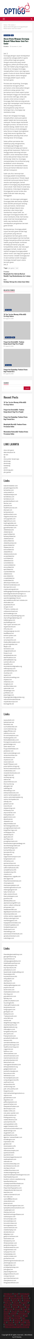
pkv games (12, 268)
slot (17, 268)
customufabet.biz (9, 565)
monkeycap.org (9, 777)
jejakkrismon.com (10, 817)
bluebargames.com (10, 738)
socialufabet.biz (9, 556)
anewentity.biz (8, 835)
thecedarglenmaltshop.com (13, 954)
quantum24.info (9, 1153)
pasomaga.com (9, 695)
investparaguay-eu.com (12, 631)
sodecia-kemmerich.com (12, 1195)
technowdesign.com (10, 613)
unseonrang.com (9, 1087)
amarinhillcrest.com (10, 782)
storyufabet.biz (9, 567)
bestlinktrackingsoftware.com (14, 1214)
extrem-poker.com (10, 635)
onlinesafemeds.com (10, 525)
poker (6, 468)
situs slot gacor (9, 450)
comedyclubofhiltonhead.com (13, 1183)
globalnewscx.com (10, 1098)
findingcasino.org (9, 1117)
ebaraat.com (8, 510)
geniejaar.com (8, 1012)
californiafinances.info (11, 868)
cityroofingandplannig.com (13, 618)
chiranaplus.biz (9, 883)
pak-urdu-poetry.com (11, 1089)
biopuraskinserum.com (11, 865)
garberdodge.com (10, 744)
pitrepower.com (9, 907)
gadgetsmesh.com (10, 1069)
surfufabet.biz (8, 558)
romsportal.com (9, 1276)
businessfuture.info (10, 976)
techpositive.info (9, 1084)
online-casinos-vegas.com (12, 916)
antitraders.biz (9, 602)
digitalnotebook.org (10, 1027)
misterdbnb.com (9, 1201)
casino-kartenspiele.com (12, 795)
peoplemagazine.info (11, 488)
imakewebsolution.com (11, 992)
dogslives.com (8, 1100)
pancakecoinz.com (10, 996)
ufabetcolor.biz (9, 547)
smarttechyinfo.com (10, 1025)
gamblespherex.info (10, 1135)
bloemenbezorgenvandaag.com (14, 843)
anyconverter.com (10, 813)
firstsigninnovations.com (12, 742)
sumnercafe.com (9, 662)
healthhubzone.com (10, 508)
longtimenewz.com (10, 1250)
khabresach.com (9, 929)
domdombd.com (9, 1232)
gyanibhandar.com (10, 528)
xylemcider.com (9, 688)
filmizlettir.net (8, 724)
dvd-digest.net (8, 879)
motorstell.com (9, 762)
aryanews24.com (9, 605)
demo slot (8, 1302)
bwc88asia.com (9, 633)
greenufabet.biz (9, 545)
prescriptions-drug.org (11, 766)
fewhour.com (8, 1051)
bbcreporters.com (10, 587)
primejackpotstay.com (11, 1267)
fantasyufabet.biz (10, 536)
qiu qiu (6, 455)
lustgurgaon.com (9, 1009)
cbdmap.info (8, 981)
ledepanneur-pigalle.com (12, 876)
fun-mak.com (8, 1197)
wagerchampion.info (11, 1126)
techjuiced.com (9, 512)
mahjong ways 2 (17, 1305)
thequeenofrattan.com (11, 1106)
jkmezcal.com (8, 1203)
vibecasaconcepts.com (11, 1150)
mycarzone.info (9, 1148)
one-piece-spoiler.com (11, 1113)
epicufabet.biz (8, 569)
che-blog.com (8, 994)
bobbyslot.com (9, 1014)
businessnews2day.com (11, 1164)
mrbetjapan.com (9, 832)
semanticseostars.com (11, 1056)
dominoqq (7, 461)
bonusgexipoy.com (10, 1225)
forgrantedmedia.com (11, 749)
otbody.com (8, 802)
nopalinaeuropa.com (11, 702)
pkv (20, 1300)
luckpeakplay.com (10, 1254)
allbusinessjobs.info (10, 965)
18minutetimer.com (10, 1054)
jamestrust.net (9, 804)
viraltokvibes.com (9, 771)
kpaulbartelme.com (10, 1181)
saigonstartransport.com (12, 857)
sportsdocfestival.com (11, 1278)
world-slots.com (9, 990)
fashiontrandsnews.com (12, 585)
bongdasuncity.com (10, 1031)
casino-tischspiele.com (11, 799)
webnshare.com (9, 1062)
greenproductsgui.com (11, 1045)
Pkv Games (7, 35)
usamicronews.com (10, 1256)
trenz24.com (8, 806)
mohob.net (7, 1020)
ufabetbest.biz (8, 561)
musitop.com (8, 673)
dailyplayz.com (8, 1234)
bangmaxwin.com (9, 859)
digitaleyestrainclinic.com (12, 912)
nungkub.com (8, 684)
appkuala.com (8, 837)
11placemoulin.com (10, 1016)
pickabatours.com (10, 970)
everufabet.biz (8, 576)
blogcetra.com (8, 1091)
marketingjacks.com (10, 921)
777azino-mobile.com (11, 609)
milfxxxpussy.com (9, 669)
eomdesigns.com (9, 1139)
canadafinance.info (10, 870)
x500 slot (16, 1302)
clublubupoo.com (9, 1217)
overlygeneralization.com (12, 1065)
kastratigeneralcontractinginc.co (15, 594)
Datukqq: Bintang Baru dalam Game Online (16, 281)
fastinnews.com (9, 1239)
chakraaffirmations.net (11, 1005)
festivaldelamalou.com (11, 740)
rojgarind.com (8, 1049)
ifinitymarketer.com (10, 1243)
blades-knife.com (9, 1111)
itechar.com (7, 503)
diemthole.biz (8, 819)
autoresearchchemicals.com (13, 934)
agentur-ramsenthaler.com (13, 1137)
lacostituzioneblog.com (11, 677)
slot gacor (7, 1300)
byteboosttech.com (10, 514)
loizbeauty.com (9, 810)
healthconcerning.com (11, 1047)
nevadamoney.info (10, 872)
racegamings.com (10, 1265)
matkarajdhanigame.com (12, 985)
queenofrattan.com (10, 1104)
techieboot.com (9, 499)
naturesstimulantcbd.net (12, 699)
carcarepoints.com (10, 640)
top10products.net (10, 968)
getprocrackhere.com (11, 1236)
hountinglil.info (9, 1003)
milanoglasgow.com (10, 890)
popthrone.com (9, 987)
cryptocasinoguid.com (11, 589)
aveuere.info (8, 1040)
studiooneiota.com (10, 1115)
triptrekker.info (9, 1142)
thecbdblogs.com (9, 932)
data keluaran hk (9, 452)
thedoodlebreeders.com (12, 642)
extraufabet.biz (9, 550)
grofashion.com (9, 1258)
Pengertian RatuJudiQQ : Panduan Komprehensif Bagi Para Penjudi (17, 330)
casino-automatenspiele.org (13, 797)
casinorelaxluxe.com (10, 1228)
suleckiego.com (9, 938)
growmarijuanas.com (11, 1060)
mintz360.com (8, 1018)
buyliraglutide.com (10, 523)
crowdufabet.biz (9, 578)
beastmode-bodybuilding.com (14, 972)
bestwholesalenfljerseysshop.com (15, 596)
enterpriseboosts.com (11, 793)
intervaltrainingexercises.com (14, 1206)
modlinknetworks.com (11, 1247)
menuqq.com (8, 1294)
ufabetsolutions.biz (10, 554)
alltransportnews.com (11, 583)
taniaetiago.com (9, 691)
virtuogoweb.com (9, 519)
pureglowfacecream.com (12, 828)
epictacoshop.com (10, 863)
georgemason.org (10, 957)
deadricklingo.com (10, 1131)
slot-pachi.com (8, 1034)
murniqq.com (8, 1316)
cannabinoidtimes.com (11, 1042)
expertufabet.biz (9, 534)
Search (6, 383)
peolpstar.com (8, 751)
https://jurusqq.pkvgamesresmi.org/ (17, 1327)
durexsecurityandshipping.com (14, 616)
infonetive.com (9, 861)
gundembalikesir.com (11, 501)
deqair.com (7, 646)
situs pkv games (15, 1298)
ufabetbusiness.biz (10, 543)
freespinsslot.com (10, 1036)
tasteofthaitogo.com (10, 848)
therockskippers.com (11, 896)
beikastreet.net (9, 722)
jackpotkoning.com (10, 1245)
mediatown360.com (10, 909)
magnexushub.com (10, 517)
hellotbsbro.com (9, 1076)
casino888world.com (10, 1199)
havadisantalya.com (10, 494)
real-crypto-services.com (12, 624)
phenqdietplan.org (10, 660)
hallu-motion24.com (10, 894)
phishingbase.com (10, 1263)
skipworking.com (9, 808)
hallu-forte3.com (9, 892)
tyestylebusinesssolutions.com (14, 1208)
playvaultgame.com (10, 1272)
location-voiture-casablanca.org (14, 1179)
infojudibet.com (9, 979)
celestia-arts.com (9, 733)
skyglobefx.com (9, 1133)
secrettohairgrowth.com (12, 846)
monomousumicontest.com (13, 1128)
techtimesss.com (9, 757)
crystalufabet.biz (9, 572)
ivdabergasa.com (9, 620)
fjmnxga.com (8, 854)
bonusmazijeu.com (10, 1219)
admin (7, 46)
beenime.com (8, 1192)
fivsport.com (8, 653)
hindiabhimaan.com (10, 927)
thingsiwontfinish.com (11, 1283)
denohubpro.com (9, 1109)
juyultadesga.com (9, 622)
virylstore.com (8, 760)
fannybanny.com (9, 1241)
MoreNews (28, 1335)
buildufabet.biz (9, 580)
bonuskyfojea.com (10, 1221)
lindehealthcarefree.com (12, 963)
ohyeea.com (8, 680)
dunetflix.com (8, 664)
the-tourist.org (9, 784)
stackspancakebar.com (11, 885)
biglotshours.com (10, 521)
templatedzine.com (10, 655)
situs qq (18, 1296)
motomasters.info (10, 1146)
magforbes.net (9, 775)
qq (4, 457)
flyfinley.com (8, 998)
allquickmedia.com (10, 824)
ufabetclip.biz (8, 532)
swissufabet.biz (9, 541)
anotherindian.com (10, 686)
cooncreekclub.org (10, 729)
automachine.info (10, 1122)
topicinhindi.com (9, 959)
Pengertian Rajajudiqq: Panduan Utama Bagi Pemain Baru (17, 358)
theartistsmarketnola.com (12, 881)
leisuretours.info (9, 1073)
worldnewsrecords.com (11, 1166)
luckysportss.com (9, 1252)
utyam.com (7, 675)
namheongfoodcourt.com (12, 887)
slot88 (16, 1322)
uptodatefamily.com (10, 671)
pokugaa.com (8, 1269)
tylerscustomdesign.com (12, 753)
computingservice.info (11, 1080)
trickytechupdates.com (11, 925)
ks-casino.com (8, 638)
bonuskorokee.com (10, 1223)
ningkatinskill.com (10, 651)
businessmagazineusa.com (13, 1157)
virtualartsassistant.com (12, 1186)
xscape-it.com (8, 607)
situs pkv (26, 1298)
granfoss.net (8, 898)
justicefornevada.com (11, 1071)
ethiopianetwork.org (11, 1067)
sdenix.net (7, 780)
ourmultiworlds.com (10, 727)
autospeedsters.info (10, 1124)
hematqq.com (18, 1316)
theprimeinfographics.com (13, 1188)
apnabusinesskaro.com (11, 936)
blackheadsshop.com (11, 1177)
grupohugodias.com (10, 644)
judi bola (15, 1300)
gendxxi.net (7, 1144)
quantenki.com (9, 1155)
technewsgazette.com (11, 826)
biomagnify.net (9, 704)
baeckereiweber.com (11, 486)
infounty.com (8, 629)
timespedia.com (9, 815)
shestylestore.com (10, 1280)
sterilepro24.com (9, 1168)
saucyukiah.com (9, 720)
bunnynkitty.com (9, 850)
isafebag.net (8, 788)
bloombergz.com (9, 791)
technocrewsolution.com (12, 768)
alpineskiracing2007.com (12, 903)
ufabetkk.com (8, 821)
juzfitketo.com (8, 693)
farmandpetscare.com (11, 1078)
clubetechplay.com (10, 1230)
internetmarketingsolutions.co (14, 1093)
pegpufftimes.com (10, 731)
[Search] (31, 19)
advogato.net (8, 786)
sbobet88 (13, 1313)
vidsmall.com (8, 1161)
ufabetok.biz (8, 574)
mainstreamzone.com (11, 1058)
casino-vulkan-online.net (12, 905)
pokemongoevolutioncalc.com (14, 1261)
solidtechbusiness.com (11, 1170)
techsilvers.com (9, 649)
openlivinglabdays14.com (12, 598)
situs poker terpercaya (11, 459)
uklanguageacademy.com (12, 961)
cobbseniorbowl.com (11, 611)
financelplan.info (9, 974)
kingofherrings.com (10, 830)
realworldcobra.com (10, 1120)
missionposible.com (10, 914)
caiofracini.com (9, 1082)
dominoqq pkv (8, 470)
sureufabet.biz (9, 563)
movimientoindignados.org (13, 666)
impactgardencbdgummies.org (14, 697)
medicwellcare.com (10, 1159)
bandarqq (7, 466)
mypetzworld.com (10, 627)
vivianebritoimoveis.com (12, 773)
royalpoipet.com (9, 1210)
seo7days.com (8, 839)
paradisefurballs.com (11, 1038)
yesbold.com (8, 506)
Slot (12, 35)
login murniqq (15, 1318)
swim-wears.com (9, 746)
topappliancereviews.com (12, 923)
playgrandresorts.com (11, 1274)
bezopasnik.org (9, 852)
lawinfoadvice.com (10, 658)
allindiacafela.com (10, 901)
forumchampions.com (11, 735)
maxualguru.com (9, 1029)
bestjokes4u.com (9, 1007)
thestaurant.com (9, 1212)
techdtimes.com (9, 497)
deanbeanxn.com (9, 983)
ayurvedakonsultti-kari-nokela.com (15, 600)
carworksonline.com (10, 755)
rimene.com (8, 874)
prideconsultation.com (11, 1001)
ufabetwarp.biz (9, 530)
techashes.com (9, 490)
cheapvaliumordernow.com (13, 1190)
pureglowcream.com (10, 841)
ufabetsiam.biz (9, 539)
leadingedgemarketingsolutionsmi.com (17, 591)
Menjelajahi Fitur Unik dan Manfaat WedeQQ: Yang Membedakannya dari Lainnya (17, 274)
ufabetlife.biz (8, 552)
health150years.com (10, 764)
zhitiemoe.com (8, 682)
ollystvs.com (8, 1095)
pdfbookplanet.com (10, 1102)
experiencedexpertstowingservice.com (17, 1175)
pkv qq (16, 1294)
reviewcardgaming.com (11, 1172)
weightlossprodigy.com (11, 1023)
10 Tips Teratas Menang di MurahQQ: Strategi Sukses (17, 303)
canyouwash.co (9, 492)
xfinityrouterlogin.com (11, 918)
